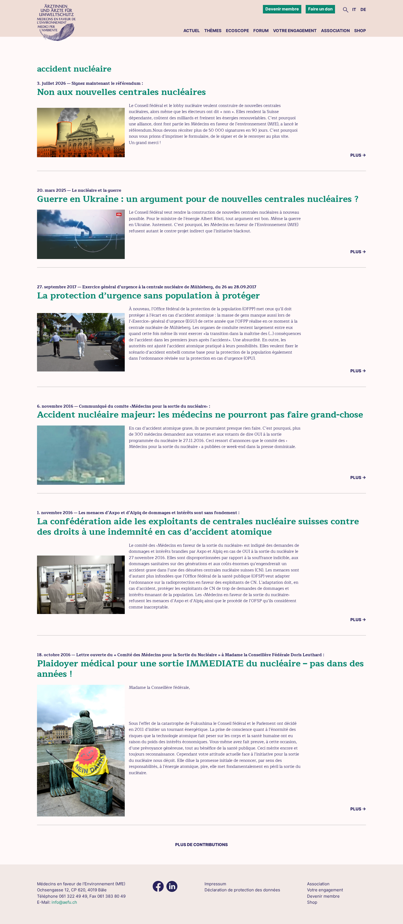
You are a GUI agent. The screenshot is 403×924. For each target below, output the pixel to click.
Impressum (215, 883)
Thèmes (213, 30)
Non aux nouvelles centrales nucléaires (121, 92)
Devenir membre (282, 9)
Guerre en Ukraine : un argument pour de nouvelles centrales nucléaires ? (198, 199)
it (354, 9)
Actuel (191, 30)
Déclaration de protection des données (242, 889)
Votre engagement (295, 30)
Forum (261, 30)
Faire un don (320, 9)
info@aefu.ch (64, 902)
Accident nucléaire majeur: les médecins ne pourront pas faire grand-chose (200, 414)
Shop (360, 30)
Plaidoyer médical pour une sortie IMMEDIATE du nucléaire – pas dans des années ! (200, 668)
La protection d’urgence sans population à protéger (148, 295)
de (363, 9)
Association (335, 30)
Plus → (358, 155)
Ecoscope (237, 30)
